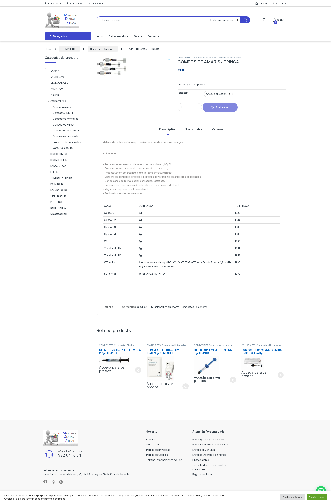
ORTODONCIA (58, 195)
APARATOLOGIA (59, 83)
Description (168, 129)
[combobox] (152, 19)
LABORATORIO (58, 189)
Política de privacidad (158, 449)
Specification (194, 129)
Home (48, 48)
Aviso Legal (152, 444)
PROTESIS (56, 201)
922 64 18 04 (55, 3)
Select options (137, 370)
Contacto (153, 36)
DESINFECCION (58, 160)
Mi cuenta (281, 3)
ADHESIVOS (57, 77)
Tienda (263, 3)
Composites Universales (174, 345)
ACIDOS (54, 71)
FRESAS (54, 171)
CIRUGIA (54, 95)
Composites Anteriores (102, 48)
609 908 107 (98, 3)
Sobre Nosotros (118, 36)
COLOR (183, 93)
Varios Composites (63, 147)
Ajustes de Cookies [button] (293, 497)
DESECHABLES (58, 153)
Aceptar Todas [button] (317, 497)
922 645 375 (76, 3)
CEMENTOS (57, 89)
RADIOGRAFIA (58, 208)
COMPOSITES (69, 48)
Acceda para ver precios (192, 84)
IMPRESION (56, 184)
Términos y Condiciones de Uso (164, 459)
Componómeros (62, 107)
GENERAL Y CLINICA (61, 177)
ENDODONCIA (58, 165)
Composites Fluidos (124, 345)
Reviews (218, 129)
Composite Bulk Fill (63, 112)
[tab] (168, 131)
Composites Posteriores (229, 57)
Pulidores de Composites (67, 142)
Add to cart (281, 375)
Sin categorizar (58, 213)
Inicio (100, 36)
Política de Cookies (157, 454)
